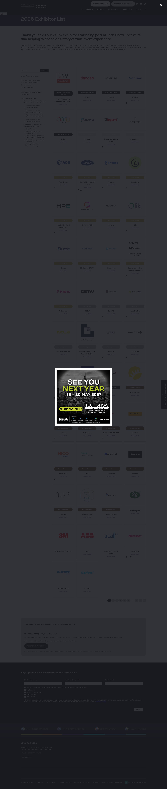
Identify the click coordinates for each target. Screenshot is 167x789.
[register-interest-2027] (83, 423)
